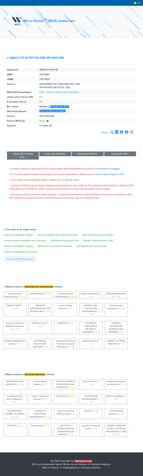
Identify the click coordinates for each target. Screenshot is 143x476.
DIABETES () (65, 323)
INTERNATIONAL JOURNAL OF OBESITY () (15, 413)
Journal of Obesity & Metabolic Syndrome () (15, 326)
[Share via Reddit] (121, 132)
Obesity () (91, 410)
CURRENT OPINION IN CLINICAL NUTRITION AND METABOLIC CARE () (116, 430)
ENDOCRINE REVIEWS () (116, 295)
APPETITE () (14, 425)
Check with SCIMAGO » (55, 154)
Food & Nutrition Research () (116, 412)
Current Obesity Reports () (65, 307)
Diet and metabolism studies (18, 235)
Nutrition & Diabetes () (116, 398)
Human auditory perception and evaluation (25, 240)
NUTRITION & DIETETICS (35, 374)
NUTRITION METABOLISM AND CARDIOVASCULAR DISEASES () (65, 430)
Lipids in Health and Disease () (40, 398)
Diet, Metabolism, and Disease (91, 246)
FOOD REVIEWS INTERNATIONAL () (91, 399)
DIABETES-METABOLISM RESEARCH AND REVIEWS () (116, 328)
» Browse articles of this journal (19, 259)
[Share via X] (131, 132)
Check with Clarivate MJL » (23, 155)
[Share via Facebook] (126, 132)
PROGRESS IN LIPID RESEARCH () (15, 383)
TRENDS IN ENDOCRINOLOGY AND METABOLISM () (40, 308)
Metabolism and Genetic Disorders (54, 246)
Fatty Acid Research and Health (97, 235)
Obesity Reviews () (90, 342)
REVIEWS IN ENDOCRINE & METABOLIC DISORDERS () (90, 328)
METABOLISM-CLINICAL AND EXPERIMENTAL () (90, 310)
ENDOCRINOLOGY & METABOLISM (39, 287)
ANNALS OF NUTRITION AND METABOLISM (36, 58)
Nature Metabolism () (91, 295)
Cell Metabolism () (40, 293)
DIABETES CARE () (14, 307)
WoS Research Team (83, 461)
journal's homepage (109, 168)
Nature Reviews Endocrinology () (14, 295)
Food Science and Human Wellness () (14, 399)
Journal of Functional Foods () (90, 427)
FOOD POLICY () (65, 396)
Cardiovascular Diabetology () (116, 307)
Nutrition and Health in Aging (18, 246)
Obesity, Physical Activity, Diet (98, 240)
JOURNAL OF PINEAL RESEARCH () (116, 342)
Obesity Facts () (40, 425)
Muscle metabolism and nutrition (20, 252)
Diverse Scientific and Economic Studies (57, 235)
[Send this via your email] (111, 132)
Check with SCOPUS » (88, 154)
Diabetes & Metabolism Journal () (15, 342)
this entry (74, 180)
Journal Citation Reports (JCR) (109, 174)
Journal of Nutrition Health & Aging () (65, 412)
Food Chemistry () (91, 383)
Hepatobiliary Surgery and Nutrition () (116, 383)
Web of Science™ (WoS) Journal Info (49, 20)
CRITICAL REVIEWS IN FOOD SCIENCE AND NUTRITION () (65, 384)
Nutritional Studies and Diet (65, 240)
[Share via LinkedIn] (116, 132)
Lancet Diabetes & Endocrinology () (65, 295)
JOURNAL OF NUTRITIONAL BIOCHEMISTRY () (40, 413)
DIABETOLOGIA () (40, 325)
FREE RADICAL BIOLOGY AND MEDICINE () (40, 343)
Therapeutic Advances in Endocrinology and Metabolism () (65, 343)
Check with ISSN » (120, 154)
